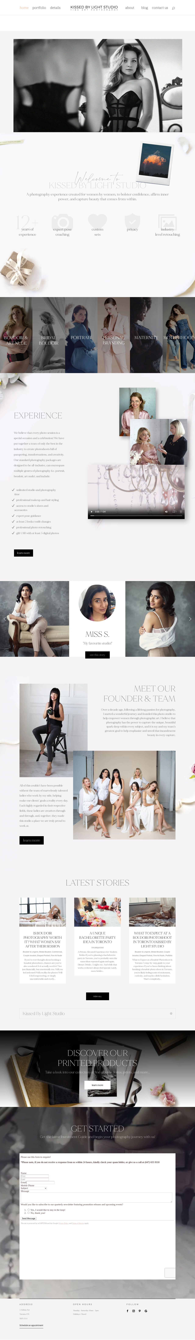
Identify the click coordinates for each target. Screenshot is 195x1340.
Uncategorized (97, 948)
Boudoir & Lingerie (30, 952)
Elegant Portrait (43, 955)
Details (55, 8)
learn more (23, 553)
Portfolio (39, 8)
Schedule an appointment (31, 1325)
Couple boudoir (29, 955)
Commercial (57, 952)
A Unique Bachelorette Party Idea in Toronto (97, 937)
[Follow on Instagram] (133, 1311)
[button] (4, 618)
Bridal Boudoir (45, 952)
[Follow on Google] (145, 1311)
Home (24, 8)
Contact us (160, 8)
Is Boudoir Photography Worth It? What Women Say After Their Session (43, 940)
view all (97, 996)
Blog (144, 8)
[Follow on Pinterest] (139, 1311)
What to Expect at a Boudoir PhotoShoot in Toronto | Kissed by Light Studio (152, 940)
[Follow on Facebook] (127, 1311)
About (129, 8)
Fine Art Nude (56, 955)
